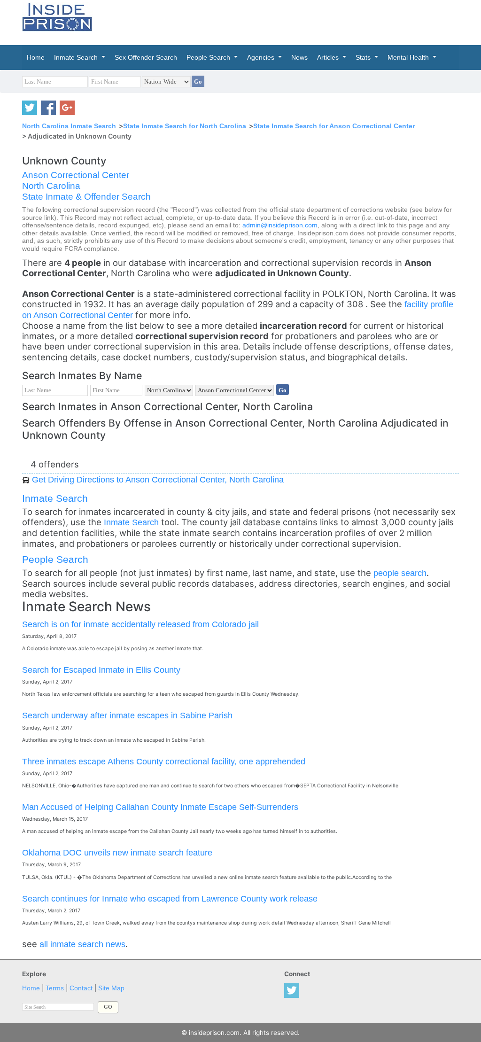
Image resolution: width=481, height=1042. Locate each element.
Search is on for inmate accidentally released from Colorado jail (140, 624)
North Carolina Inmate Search (69, 126)
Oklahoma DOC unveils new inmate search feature (117, 852)
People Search (55, 559)
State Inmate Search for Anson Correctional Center (334, 126)
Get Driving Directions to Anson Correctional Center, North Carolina (158, 479)
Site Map (111, 988)
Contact (81, 988)
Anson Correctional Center (75, 175)
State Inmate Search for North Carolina (184, 126)
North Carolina (51, 186)
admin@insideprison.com (280, 225)
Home (31, 988)
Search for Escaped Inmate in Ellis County (101, 670)
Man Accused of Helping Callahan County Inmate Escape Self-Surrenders (160, 807)
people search (400, 573)
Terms (55, 988)
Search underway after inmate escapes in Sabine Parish (127, 715)
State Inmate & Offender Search (86, 197)
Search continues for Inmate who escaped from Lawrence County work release (170, 898)
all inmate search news (82, 944)
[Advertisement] (306, 21)
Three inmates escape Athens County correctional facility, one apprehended (163, 761)
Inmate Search (55, 498)
